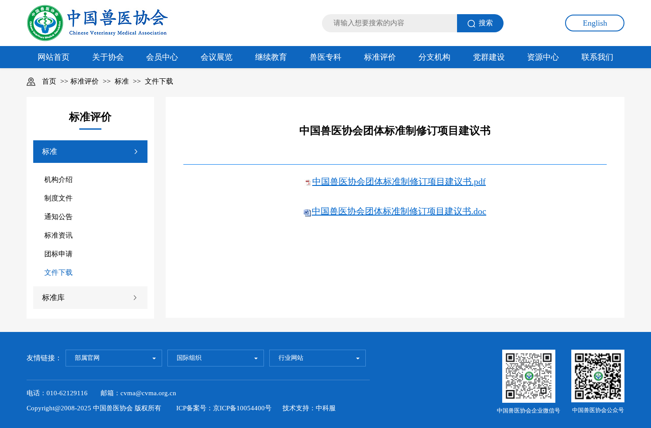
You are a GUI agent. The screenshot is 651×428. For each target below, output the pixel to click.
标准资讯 (58, 235)
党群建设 (489, 57)
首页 (49, 81)
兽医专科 (325, 57)
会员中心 (162, 57)
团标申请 (58, 254)
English (595, 23)
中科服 (326, 408)
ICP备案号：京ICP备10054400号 (223, 408)
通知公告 (58, 216)
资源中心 (543, 57)
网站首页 (54, 57)
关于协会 (108, 57)
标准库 (53, 297)
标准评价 (380, 57)
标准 (122, 81)
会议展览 (216, 57)
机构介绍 (58, 179)
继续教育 (271, 57)
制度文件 (58, 198)
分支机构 (434, 57)
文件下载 (159, 81)
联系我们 (597, 57)
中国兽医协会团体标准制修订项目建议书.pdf (399, 181)
